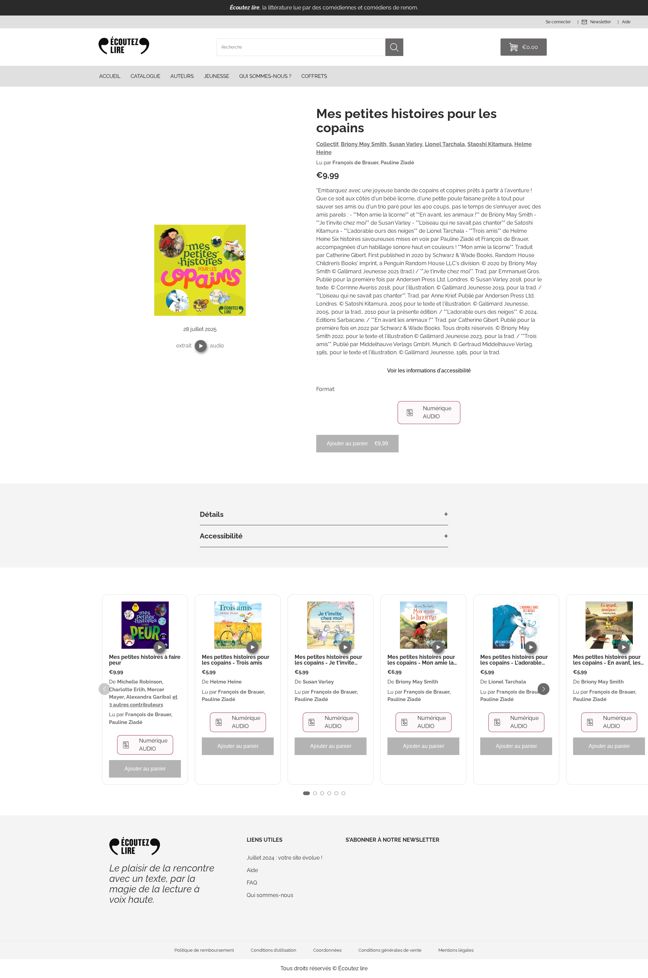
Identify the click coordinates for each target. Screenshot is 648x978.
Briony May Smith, (364, 144)
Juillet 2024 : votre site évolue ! (284, 858)
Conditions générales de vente (390, 950)
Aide (252, 870)
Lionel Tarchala (507, 682)
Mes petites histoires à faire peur (145, 660)
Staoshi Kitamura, (490, 144)
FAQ (252, 882)
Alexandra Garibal (148, 697)
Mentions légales (456, 950)
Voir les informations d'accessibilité (429, 370)
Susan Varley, (406, 144)
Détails (211, 514)
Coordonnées (327, 950)
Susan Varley (318, 682)
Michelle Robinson (139, 682)
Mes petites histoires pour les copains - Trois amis (235, 660)
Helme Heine (226, 682)
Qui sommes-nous (270, 895)
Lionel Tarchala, (445, 144)
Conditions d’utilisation (273, 950)
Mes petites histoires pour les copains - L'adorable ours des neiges (514, 660)
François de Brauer (355, 163)
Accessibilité (221, 536)
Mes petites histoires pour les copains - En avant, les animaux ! (607, 660)
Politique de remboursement (204, 950)
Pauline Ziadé (397, 163)
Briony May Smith (417, 682)
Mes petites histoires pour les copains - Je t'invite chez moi (328, 660)
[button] (201, 346)
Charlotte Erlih (127, 690)
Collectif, (328, 144)
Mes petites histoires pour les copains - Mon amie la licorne (421, 660)
